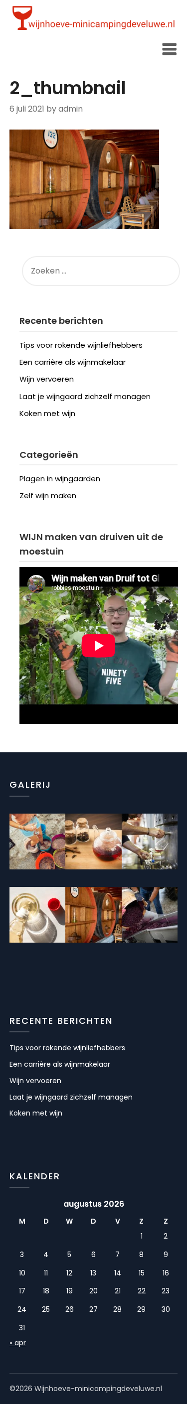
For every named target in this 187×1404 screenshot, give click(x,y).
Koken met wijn (47, 413)
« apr (17, 1343)
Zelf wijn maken (47, 495)
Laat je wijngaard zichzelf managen (85, 396)
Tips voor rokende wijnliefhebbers (81, 345)
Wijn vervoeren (46, 379)
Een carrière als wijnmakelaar (72, 362)
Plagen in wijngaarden (59, 478)
